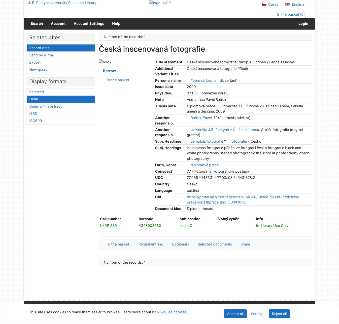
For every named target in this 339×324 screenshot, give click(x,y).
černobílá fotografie (207, 141)
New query (38, 69)
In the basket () (290, 14)
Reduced (36, 92)
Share (244, 244)
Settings (258, 314)
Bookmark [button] (179, 244)
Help (116, 23)
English (297, 4)
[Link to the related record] (188, 80)
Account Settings (89, 23)
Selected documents (214, 244)
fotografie (239, 141)
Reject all (279, 314)
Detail (33, 99)
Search (37, 23)
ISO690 (35, 121)
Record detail (40, 48)
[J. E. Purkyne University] (160, 2)
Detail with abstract (45, 106)
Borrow (109, 71)
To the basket (116, 80)
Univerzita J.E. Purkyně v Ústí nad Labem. (225, 129)
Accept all (235, 314)
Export (34, 62)
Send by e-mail (41, 55)
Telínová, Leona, (204, 80)
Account (58, 23)
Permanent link (149, 244)
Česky (273, 4)
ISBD (33, 113)
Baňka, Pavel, (202, 118)
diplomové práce (205, 165)
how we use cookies (169, 312)
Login (302, 23)
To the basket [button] (116, 244)
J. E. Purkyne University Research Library (62, 2)
